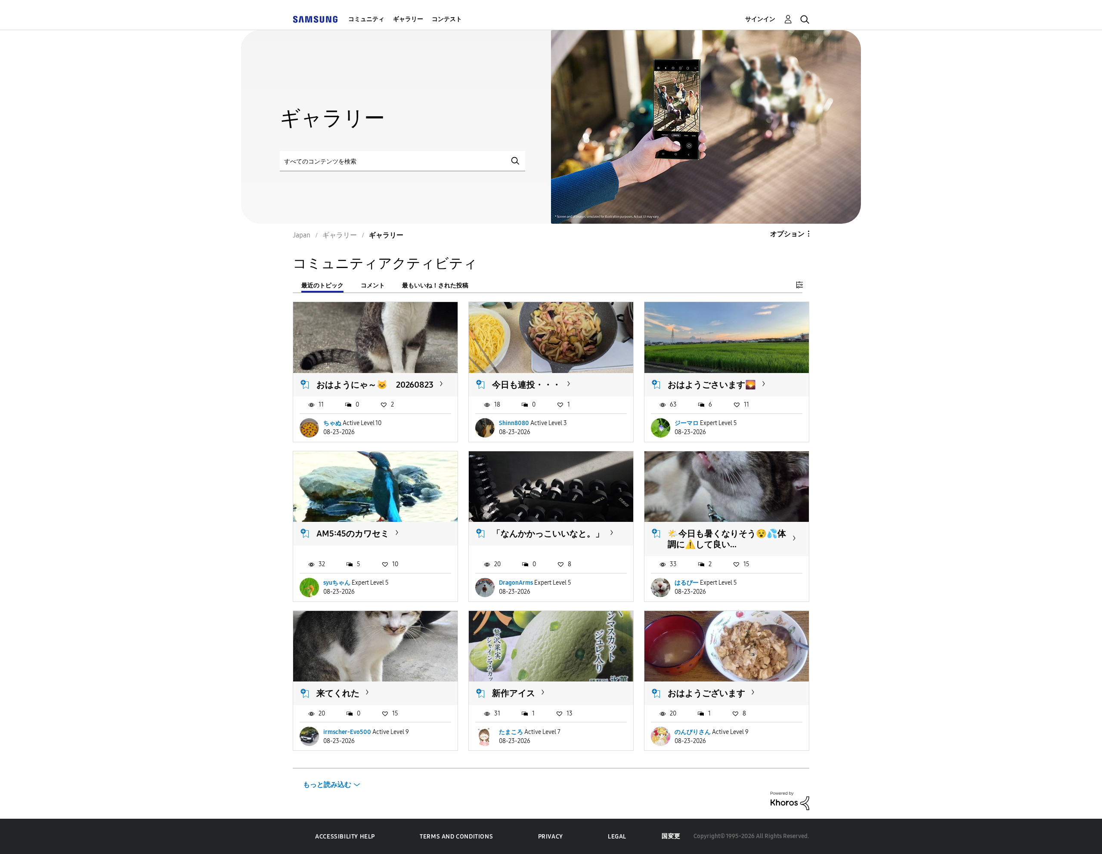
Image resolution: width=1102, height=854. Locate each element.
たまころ (511, 732)
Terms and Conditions (456, 836)
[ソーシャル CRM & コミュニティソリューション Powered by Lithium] (790, 800)
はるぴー (687, 582)
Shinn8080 (514, 423)
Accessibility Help (345, 836)
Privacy (550, 836)
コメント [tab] (373, 285)
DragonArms (516, 582)
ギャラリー (408, 19)
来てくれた (337, 693)
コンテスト (447, 19)
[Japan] (315, 19)
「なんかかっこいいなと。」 (548, 533)
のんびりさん (693, 732)
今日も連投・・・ (526, 384)
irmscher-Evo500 (347, 732)
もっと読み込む (327, 784)
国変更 (671, 836)
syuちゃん (336, 582)
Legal (617, 836)
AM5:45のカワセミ (352, 533)
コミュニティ (366, 19)
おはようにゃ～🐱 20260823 (374, 384)
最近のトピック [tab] (322, 285)
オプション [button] (787, 234)
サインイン (760, 19)
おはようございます (706, 693)
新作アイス (513, 693)
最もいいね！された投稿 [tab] (435, 285)
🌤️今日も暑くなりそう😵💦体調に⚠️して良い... (727, 538)
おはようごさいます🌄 (712, 384)
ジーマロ (687, 423)
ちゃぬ (332, 423)
